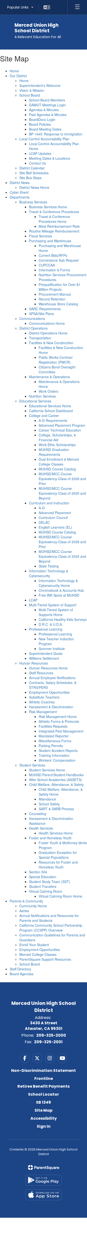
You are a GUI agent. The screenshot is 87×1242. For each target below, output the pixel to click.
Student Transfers (42, 886)
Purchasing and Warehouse (50, 240)
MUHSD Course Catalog (57, 469)
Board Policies (40, 124)
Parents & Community (26, 901)
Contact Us (37, 163)
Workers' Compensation (57, 760)
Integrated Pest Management (61, 731)
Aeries (24, 910)
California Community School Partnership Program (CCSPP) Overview (50, 928)
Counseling (37, 813)
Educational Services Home (50, 405)
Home (14, 70)
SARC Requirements (45, 308)
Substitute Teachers (44, 697)
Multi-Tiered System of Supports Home (56, 612)
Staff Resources (41, 672)
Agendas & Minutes (44, 109)
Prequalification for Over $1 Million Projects (59, 287)
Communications (32, 318)
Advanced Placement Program (62, 425)
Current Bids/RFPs (53, 255)
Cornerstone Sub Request (59, 260)
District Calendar (32, 168)
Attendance (47, 799)
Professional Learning (45, 629)
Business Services (33, 202)
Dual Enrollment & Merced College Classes (59, 462)
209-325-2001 (48, 1042)
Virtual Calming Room (45, 891)
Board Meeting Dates (45, 129)
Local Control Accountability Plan (44, 138)
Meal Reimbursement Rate (59, 226)
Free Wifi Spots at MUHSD (59, 595)
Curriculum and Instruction (49, 502)
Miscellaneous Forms (55, 740)
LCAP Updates (40, 153)
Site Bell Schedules (34, 172)
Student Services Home (47, 769)
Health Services (41, 828)
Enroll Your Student (34, 944)
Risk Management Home (58, 716)
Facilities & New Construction (51, 342)
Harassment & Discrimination (51, 706)
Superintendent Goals (45, 653)
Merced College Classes (38, 954)
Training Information (54, 755)
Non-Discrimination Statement (43, 1070)
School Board (29, 95)
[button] (20, 7)
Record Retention (52, 299)
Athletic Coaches (42, 702)
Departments (19, 197)
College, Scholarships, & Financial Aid (57, 437)
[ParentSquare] (43, 1167)
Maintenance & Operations (49, 376)
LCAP (33, 600)
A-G (42, 507)
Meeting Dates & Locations (49, 158)
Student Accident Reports (58, 750)
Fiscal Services (40, 235)
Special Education (42, 876)
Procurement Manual (55, 294)
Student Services (32, 765)
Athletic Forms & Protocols (59, 721)
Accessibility (43, 1118)
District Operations (33, 328)
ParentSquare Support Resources (45, 959)
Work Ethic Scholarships (57, 444)
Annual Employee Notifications (52, 677)
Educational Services (35, 401)
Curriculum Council (53, 517)
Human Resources (33, 663)
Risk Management (43, 711)
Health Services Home (56, 833)
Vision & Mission (31, 90)
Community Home (33, 905)
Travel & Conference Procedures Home (54, 219)
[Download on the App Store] (43, 1194)
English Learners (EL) (55, 527)
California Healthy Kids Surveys (63, 619)
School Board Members (47, 100)
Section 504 (38, 871)
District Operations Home (48, 333)
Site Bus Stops (30, 177)
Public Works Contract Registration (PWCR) (55, 360)
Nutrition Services (42, 396)
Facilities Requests (53, 726)
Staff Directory (20, 969)
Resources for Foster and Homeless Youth (58, 864)
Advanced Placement (55, 512)
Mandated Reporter (54, 736)
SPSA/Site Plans (41, 313)
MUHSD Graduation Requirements (54, 452)
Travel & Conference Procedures (54, 211)
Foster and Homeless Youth (50, 837)
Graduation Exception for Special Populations (58, 855)
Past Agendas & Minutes (47, 114)
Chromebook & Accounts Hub (61, 590)
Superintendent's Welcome (39, 85)
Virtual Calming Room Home (60, 896)
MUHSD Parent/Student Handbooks (56, 774)
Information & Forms (54, 269)
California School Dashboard (51, 410)
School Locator (43, 1094)
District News (19, 182)
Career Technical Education (60, 430)
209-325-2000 (51, 1035)
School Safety (49, 803)
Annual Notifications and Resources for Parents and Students (49, 918)
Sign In (44, 1126)
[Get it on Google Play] (43, 1180)
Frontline (43, 1078)
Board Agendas (21, 973)
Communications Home (47, 323)
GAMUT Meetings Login (47, 104)
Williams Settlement (44, 658)
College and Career (44, 415)
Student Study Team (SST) (49, 881)
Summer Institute (52, 648)
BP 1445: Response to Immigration (55, 134)
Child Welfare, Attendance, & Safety (56, 784)
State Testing (49, 566)
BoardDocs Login (42, 119)
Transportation (40, 337)
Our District (18, 75)
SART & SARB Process (56, 808)
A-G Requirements (53, 420)
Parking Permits (51, 745)
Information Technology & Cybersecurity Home (58, 583)
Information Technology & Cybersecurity (48, 573)
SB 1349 (43, 1102)
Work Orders (48, 391)
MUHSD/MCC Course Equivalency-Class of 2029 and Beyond (62, 493)
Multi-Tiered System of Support (52, 604)
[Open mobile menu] (77, 7)
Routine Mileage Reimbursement (54, 231)
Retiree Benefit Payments (43, 1086)
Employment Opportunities (49, 692)
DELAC (44, 522)
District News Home (34, 187)
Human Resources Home (48, 668)
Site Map (43, 1110)
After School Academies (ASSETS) (55, 779)
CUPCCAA (47, 265)
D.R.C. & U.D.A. (51, 624)
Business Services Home (48, 206)
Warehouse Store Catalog (58, 303)
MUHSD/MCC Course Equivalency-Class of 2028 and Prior (62, 478)
